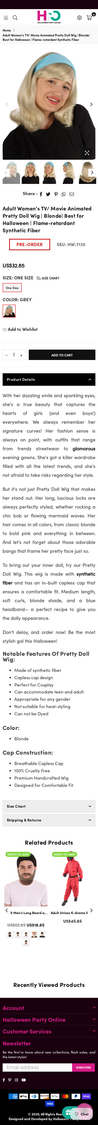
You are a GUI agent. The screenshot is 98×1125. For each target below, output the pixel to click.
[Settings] (79, 17)
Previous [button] (6, 104)
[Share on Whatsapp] (64, 193)
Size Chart (50, 278)
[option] (49, 104)
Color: (17, 300)
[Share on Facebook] (41, 193)
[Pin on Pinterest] (56, 193)
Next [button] (91, 104)
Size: (31, 278)
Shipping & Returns (24, 819)
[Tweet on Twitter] (48, 193)
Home (7, 30)
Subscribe (83, 1067)
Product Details (21, 379)
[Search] (15, 17)
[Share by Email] (72, 193)
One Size (12, 287)
